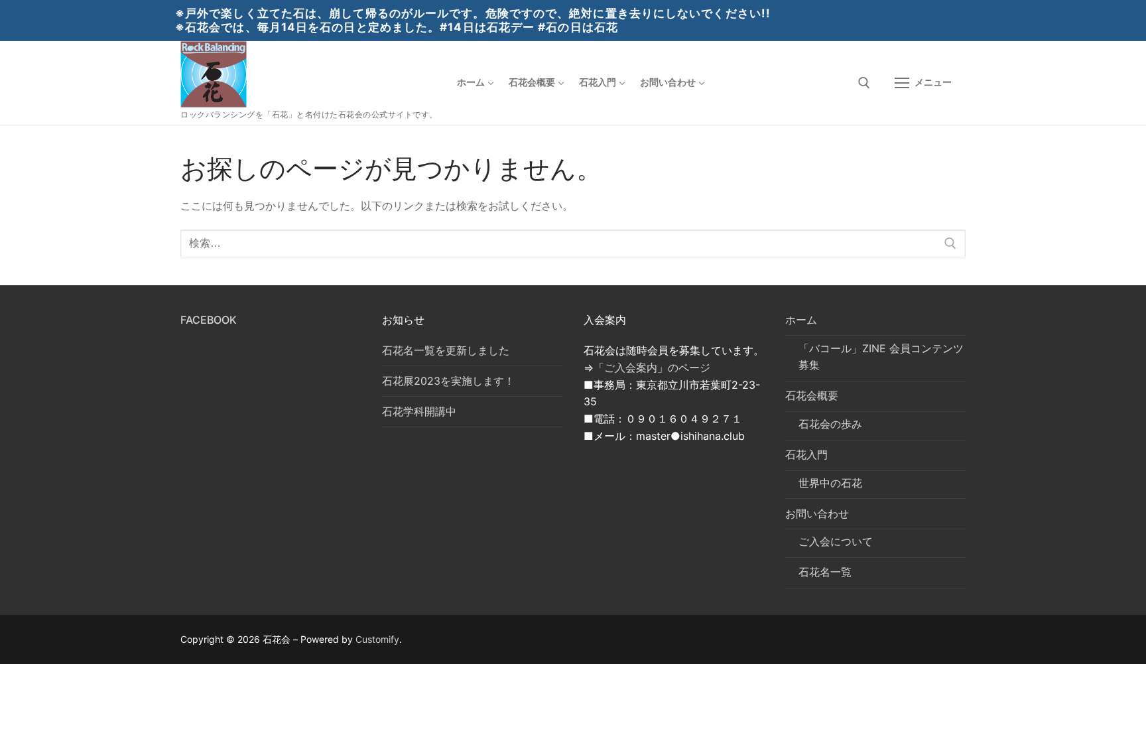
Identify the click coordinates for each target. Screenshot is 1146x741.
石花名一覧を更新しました (445, 350)
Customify (377, 639)
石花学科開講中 (419, 411)
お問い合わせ (817, 513)
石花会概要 (811, 395)
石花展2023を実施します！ (448, 380)
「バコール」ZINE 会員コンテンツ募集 (881, 357)
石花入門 (806, 454)
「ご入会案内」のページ (652, 367)
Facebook (208, 319)
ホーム (801, 319)
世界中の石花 (830, 483)
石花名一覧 (825, 571)
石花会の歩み (830, 424)
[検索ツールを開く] (864, 83)
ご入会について (835, 541)
